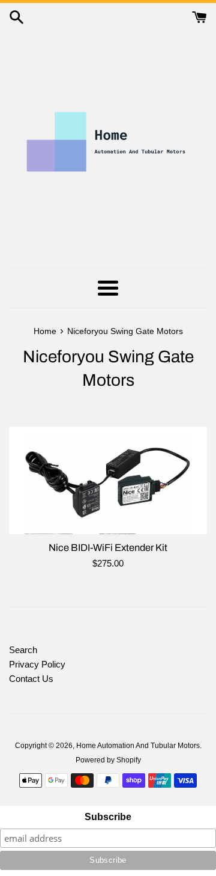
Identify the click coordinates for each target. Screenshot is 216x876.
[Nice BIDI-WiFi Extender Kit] (108, 480)
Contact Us (31, 679)
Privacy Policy (37, 664)
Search (23, 650)
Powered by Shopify (108, 760)
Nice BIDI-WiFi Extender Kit (108, 548)
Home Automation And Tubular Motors (138, 745)
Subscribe (108, 817)
